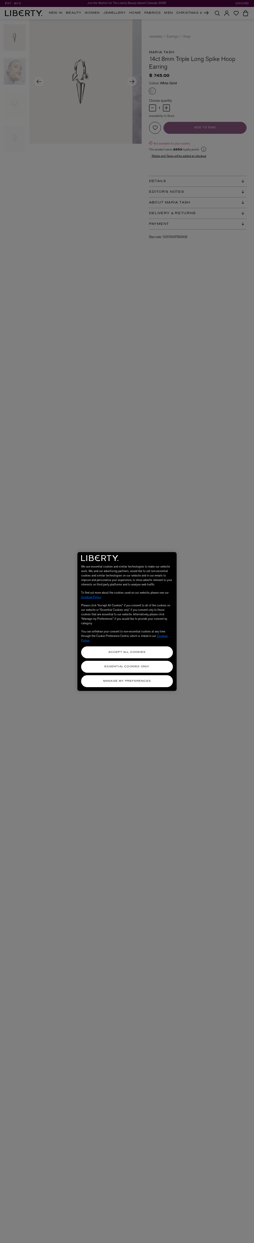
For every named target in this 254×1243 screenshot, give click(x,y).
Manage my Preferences (127, 681)
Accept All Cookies (127, 652)
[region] (127, 621)
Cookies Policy (91, 597)
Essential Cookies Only (126, 667)
